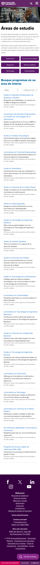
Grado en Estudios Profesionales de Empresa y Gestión (18, 96)
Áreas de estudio (20, 498)
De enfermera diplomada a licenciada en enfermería (20, 429)
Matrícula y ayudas (20, 500)
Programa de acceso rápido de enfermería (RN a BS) (16, 448)
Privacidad (32, 538)
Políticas (10, 541)
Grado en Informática (12, 168)
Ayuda (31, 546)
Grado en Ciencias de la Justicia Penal (19, 187)
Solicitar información (10, 563)
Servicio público (30, 65)
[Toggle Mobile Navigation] (37, 3)
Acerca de (20, 506)
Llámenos (35, 563)
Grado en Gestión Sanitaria (15, 241)
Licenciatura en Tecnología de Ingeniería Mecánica (20, 313)
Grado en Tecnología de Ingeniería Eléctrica (18, 221)
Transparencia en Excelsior (24, 541)
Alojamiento (11, 546)
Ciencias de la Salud (29, 58)
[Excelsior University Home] (8, 2)
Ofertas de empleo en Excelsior (20, 511)
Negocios (10, 65)
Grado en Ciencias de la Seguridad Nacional (18, 334)
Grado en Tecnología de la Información (20, 276)
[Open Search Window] (31, 3)
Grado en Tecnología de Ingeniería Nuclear (18, 353)
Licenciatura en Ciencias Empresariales (20, 152)
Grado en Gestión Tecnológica (16, 135)
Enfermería (10, 58)
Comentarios (20, 548)
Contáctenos (20, 508)
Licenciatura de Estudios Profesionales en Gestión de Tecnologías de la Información (20, 117)
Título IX (30, 543)
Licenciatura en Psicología (14, 392)
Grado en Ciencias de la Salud (16, 257)
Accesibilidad (23, 546)
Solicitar (24, 563)
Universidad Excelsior (18, 538)
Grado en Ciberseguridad (14, 203)
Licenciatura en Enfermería (15, 373)
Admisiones (20, 503)
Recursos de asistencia (20, 495)
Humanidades (30, 71)
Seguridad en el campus (17, 543)
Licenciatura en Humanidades (16, 295)
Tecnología (10, 71)
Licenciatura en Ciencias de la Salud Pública (19, 410)
